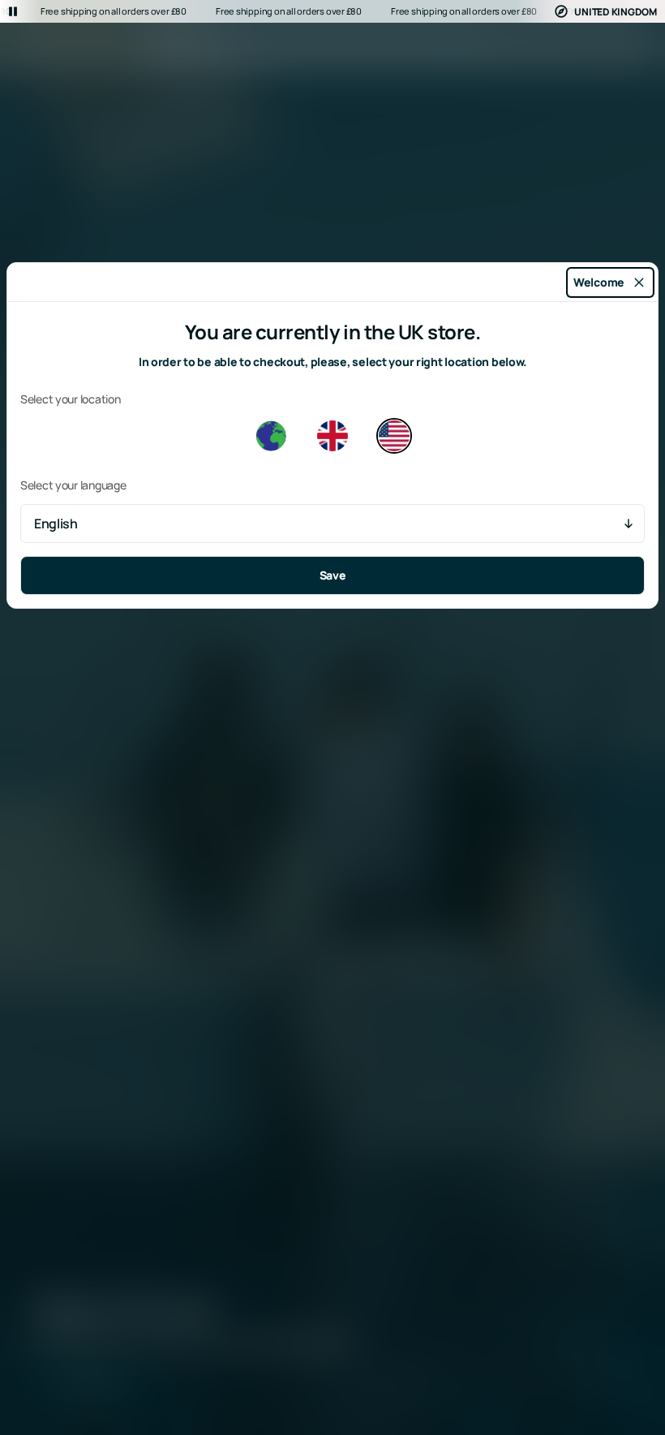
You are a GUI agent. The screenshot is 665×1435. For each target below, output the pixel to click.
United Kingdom (615, 12)
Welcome (598, 282)
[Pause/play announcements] (13, 11)
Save (333, 575)
